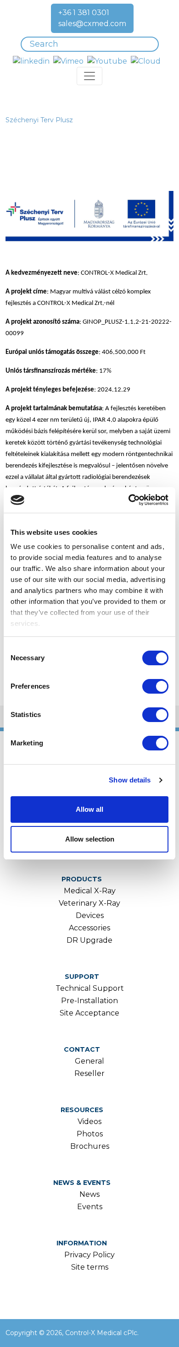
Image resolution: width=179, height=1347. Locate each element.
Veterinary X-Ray (89, 903)
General (89, 1061)
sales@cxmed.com (92, 23)
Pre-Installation (89, 1000)
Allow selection (89, 839)
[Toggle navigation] (89, 76)
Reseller (89, 1073)
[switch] (155, 686)
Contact (82, 1049)
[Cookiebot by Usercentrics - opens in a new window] (128, 500)
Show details (130, 780)
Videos (89, 1121)
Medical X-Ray (90, 890)
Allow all (89, 809)
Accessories (89, 927)
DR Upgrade (89, 940)
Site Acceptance (89, 1013)
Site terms (89, 1267)
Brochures (89, 1146)
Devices (90, 915)
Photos (90, 1134)
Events (89, 1206)
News (89, 1194)
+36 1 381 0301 (83, 12)
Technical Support (90, 988)
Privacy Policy (89, 1254)
